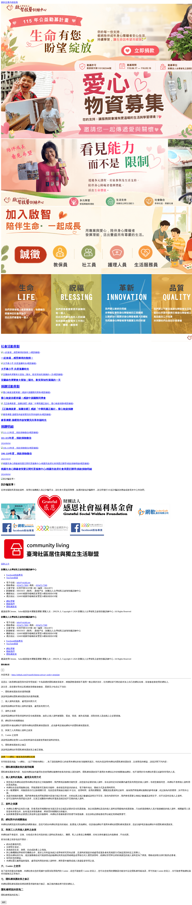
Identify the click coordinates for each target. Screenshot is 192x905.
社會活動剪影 (10, 346)
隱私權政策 (11, 607)
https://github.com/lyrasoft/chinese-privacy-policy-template (35, 675)
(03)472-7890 (22, 585)
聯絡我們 (10, 604)
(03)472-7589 (41, 585)
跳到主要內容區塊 (9, 2)
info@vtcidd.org (23, 582)
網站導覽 (10, 601)
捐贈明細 (7, 426)
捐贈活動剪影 (10, 386)
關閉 (3, 902)
